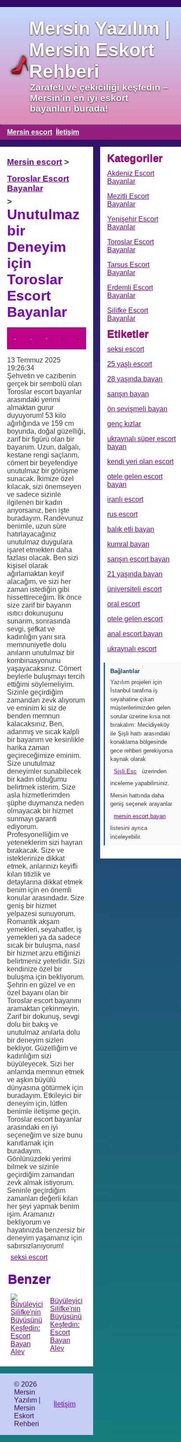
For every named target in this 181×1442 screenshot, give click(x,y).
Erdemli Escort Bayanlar (130, 291)
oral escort (123, 604)
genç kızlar (124, 424)
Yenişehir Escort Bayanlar (132, 223)
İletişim (67, 132)
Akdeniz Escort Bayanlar (130, 177)
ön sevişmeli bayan (137, 409)
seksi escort (29, 1257)
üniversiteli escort (134, 589)
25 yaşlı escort (129, 364)
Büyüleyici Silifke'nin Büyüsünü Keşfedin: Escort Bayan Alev (66, 1324)
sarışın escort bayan (138, 559)
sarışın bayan (128, 394)
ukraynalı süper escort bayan (141, 442)
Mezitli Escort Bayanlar (128, 200)
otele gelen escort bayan (135, 480)
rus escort (122, 514)
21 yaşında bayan (135, 574)
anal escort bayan (135, 634)
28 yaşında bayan (135, 379)
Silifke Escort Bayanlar (127, 314)
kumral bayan (128, 544)
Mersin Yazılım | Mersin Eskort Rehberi (99, 50)
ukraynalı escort (131, 648)
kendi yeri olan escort (140, 461)
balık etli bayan (130, 529)
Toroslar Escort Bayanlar (38, 183)
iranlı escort (125, 499)
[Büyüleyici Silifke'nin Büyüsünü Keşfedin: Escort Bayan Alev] (27, 1324)
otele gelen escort (135, 619)
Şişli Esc (125, 771)
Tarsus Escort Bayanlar (128, 268)
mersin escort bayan (140, 816)
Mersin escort (29, 132)
